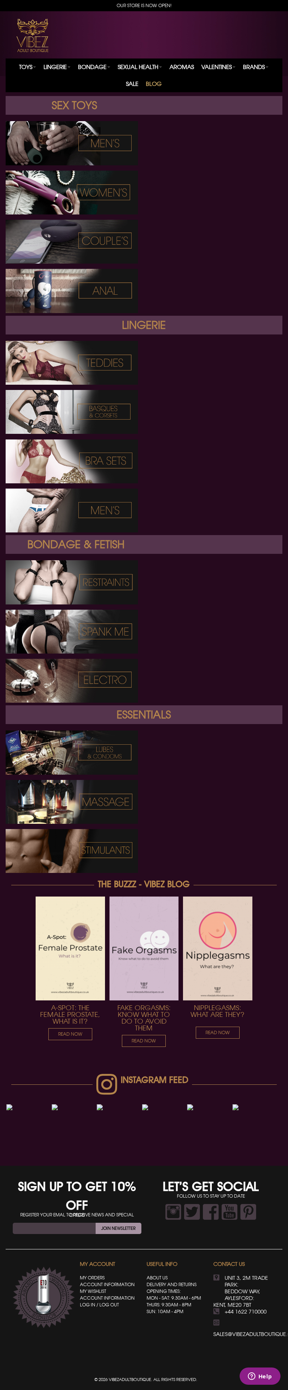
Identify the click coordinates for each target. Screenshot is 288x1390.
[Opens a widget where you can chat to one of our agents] (259, 1377)
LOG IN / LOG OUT (99, 1305)
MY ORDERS (92, 1278)
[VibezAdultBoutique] (32, 35)
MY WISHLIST (93, 1291)
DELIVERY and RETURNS (171, 1284)
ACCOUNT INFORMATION (107, 1284)
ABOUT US (157, 1278)
